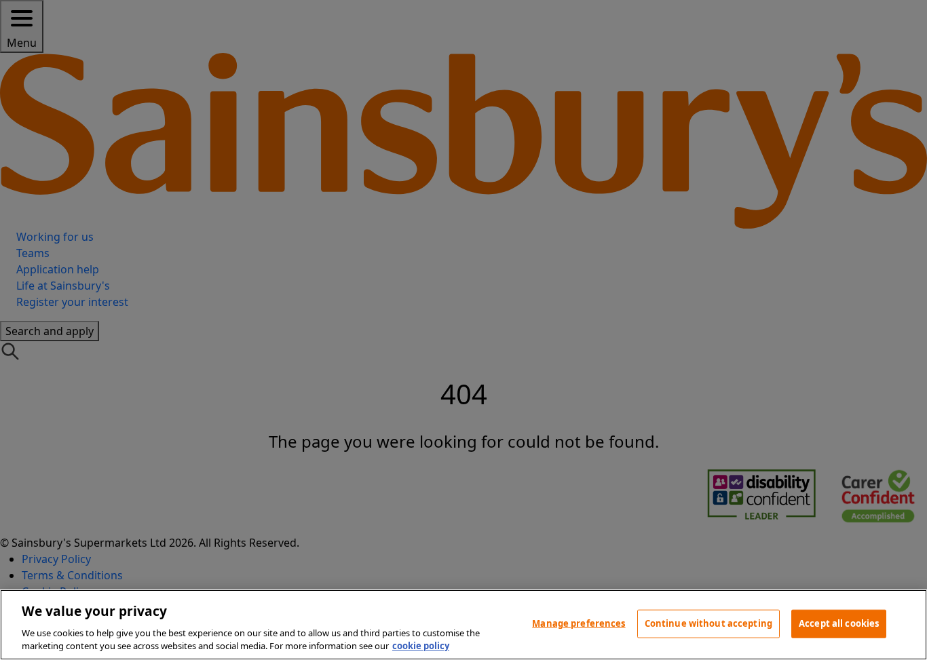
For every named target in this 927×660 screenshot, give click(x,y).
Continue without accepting (708, 623)
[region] (463, 624)
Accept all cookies (839, 623)
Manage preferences (578, 623)
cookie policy (420, 646)
